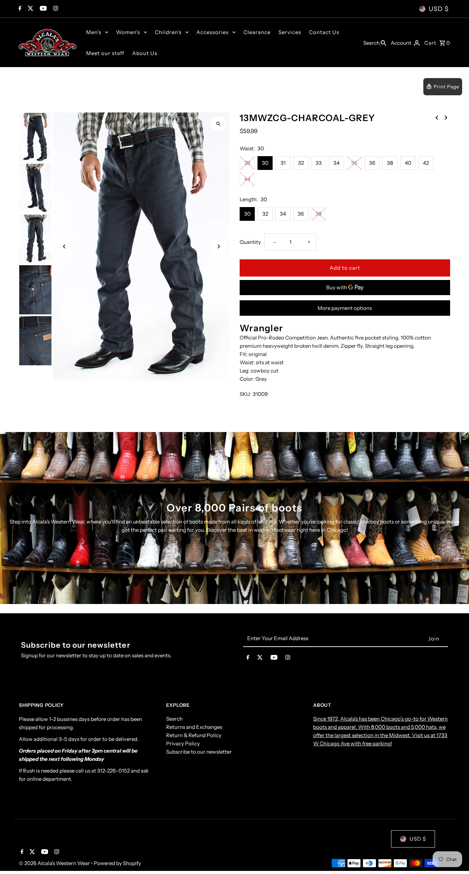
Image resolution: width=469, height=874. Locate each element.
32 (301, 163)
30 (265, 163)
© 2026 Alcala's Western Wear (55, 863)
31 (283, 163)
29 (247, 163)
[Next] (218, 246)
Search (174, 719)
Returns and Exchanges (194, 727)
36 (372, 163)
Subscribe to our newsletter (199, 752)
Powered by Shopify (117, 863)
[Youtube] (42, 9)
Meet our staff (105, 53)
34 (336, 163)
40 (408, 163)
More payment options (345, 308)
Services (289, 32)
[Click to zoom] (218, 123)
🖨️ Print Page (442, 87)
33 (319, 163)
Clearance (257, 32)
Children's (168, 32)
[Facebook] (19, 9)
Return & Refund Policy (193, 735)
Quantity (250, 242)
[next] (446, 117)
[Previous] (64, 246)
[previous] (437, 117)
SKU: (245, 394)
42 (426, 163)
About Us (144, 53)
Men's (93, 32)
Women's (128, 32)
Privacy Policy (183, 744)
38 (390, 163)
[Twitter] (29, 9)
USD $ (439, 9)
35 (354, 163)
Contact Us (324, 32)
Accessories (212, 32)
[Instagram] (55, 9)
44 (247, 179)
